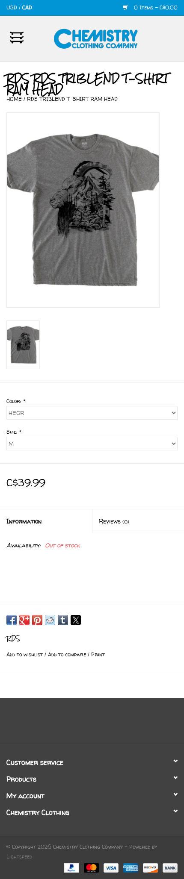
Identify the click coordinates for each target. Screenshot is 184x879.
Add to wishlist (25, 654)
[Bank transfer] (169, 867)
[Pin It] (37, 620)
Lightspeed (19, 856)
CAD (27, 7)
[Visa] (110, 867)
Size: (13, 431)
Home (14, 99)
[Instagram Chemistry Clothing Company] (100, 724)
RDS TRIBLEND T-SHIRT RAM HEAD (72, 99)
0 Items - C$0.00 (155, 7)
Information (24, 521)
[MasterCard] (91, 867)
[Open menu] (16, 37)
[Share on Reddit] (50, 620)
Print (98, 654)
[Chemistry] (109, 38)
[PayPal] (71, 867)
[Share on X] (76, 620)
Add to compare (68, 654)
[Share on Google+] (24, 620)
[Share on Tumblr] (63, 620)
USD (12, 7)
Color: (15, 401)
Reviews (114, 521)
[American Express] (130, 867)
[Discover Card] (150, 867)
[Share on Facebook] (11, 620)
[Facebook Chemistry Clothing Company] (84, 724)
